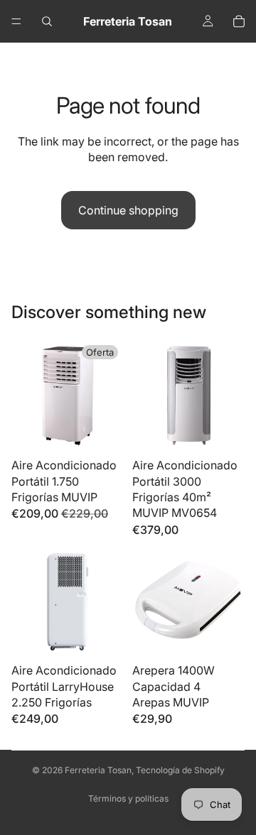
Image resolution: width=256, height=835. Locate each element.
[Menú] (16, 21)
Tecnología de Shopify (180, 770)
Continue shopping (128, 210)
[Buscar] (47, 21)
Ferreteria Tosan (98, 770)
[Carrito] (239, 21)
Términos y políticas (128, 798)
